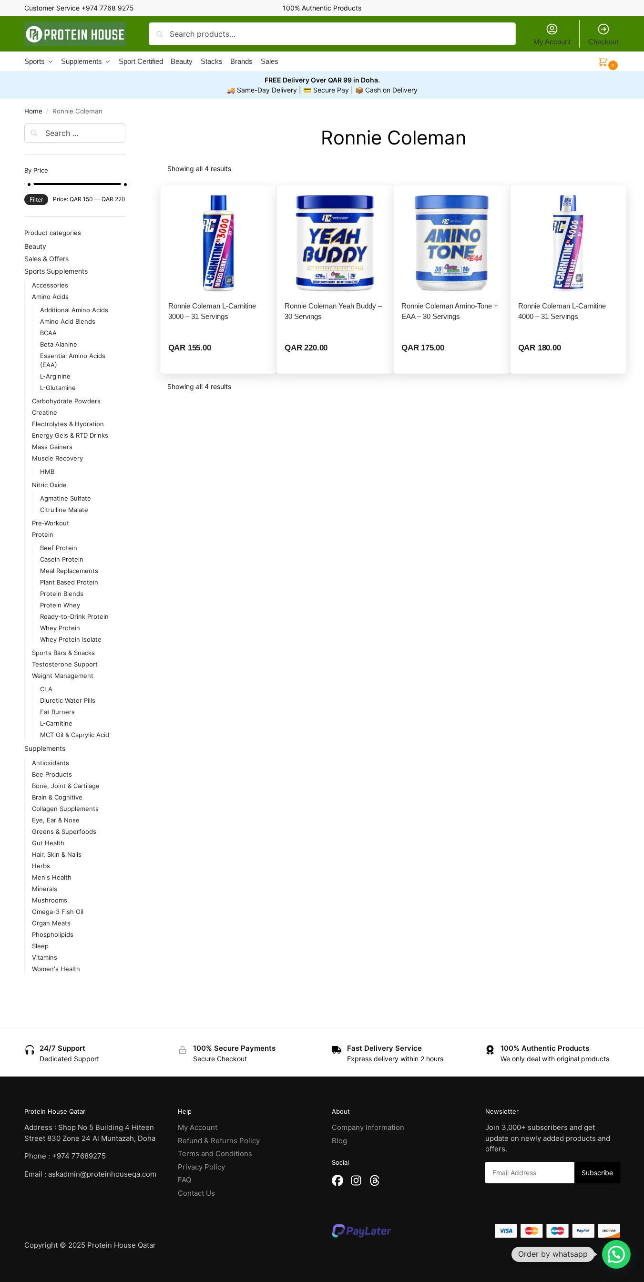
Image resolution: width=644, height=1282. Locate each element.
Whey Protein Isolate (71, 639)
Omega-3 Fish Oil (57, 911)
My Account (552, 42)
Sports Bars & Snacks (63, 652)
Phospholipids (52, 934)
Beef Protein (58, 548)
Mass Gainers (52, 447)
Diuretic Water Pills (67, 700)
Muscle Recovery (57, 458)
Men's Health (52, 877)
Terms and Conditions (215, 1153)
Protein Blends (61, 593)
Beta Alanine (58, 344)
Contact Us (196, 1193)
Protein (42, 534)
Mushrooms (49, 900)
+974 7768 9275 (108, 8)
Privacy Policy (201, 1166)
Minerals (44, 888)
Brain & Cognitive (57, 797)
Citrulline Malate (64, 509)
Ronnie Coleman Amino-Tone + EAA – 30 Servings (449, 311)
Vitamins (44, 957)
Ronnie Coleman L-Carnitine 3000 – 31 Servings (212, 311)
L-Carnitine (56, 723)
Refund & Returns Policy (219, 1140)
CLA (46, 689)
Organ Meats (51, 923)
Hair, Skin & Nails (57, 854)
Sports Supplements (56, 271)
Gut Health (48, 843)
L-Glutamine (58, 387)
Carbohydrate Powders (66, 401)
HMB (47, 471)
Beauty (35, 246)
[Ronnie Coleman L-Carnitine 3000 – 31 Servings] (218, 243)
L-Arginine (55, 376)
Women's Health (56, 969)
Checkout (603, 42)
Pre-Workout (50, 523)
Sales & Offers (46, 259)
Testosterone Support (65, 664)
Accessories (50, 285)
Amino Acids (50, 296)
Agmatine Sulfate (65, 498)
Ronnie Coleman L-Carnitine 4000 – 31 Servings (562, 311)
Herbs (41, 866)
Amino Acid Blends (67, 321)
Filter (36, 199)
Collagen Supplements (65, 808)
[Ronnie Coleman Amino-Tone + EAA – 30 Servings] (451, 243)
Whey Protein (60, 628)
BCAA (48, 333)
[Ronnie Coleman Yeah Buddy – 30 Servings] (335, 243)
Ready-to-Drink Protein (74, 616)
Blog (339, 1140)
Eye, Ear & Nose (56, 820)
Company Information (368, 1127)
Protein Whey (60, 605)
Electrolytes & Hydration (68, 424)
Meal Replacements (69, 570)
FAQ (184, 1179)
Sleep (40, 946)
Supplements (44, 748)
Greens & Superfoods (64, 831)
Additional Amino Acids (74, 310)
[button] (616, 1254)
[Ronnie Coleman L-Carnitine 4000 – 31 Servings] (568, 243)
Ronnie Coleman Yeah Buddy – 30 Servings (333, 311)
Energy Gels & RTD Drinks (70, 435)
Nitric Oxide (49, 485)
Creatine (44, 412)
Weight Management (62, 675)
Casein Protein (61, 559)
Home (33, 111)
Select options (218, 363)
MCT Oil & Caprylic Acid (74, 734)
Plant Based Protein (69, 582)
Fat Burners (57, 712)
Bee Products (52, 774)
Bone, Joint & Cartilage (66, 786)
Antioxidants (50, 763)
